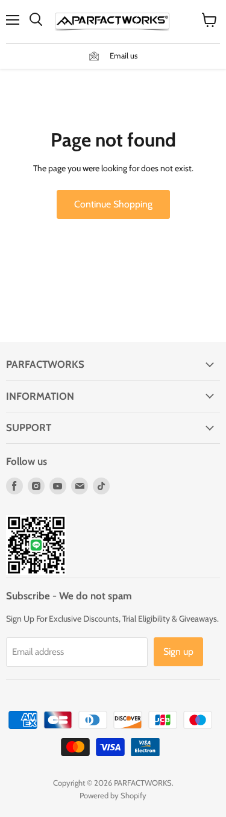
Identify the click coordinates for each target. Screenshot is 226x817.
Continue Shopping (113, 204)
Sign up (178, 651)
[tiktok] (101, 486)
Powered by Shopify (113, 795)
